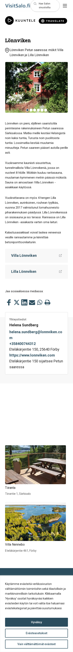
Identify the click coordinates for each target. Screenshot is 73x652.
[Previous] (11, 87)
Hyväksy (36, 622)
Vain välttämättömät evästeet (36, 644)
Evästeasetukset (36, 633)
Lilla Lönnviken (23, 271)
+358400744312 (22, 344)
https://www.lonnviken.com (32, 355)
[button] (45, 5)
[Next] (62, 87)
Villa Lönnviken (24, 255)
